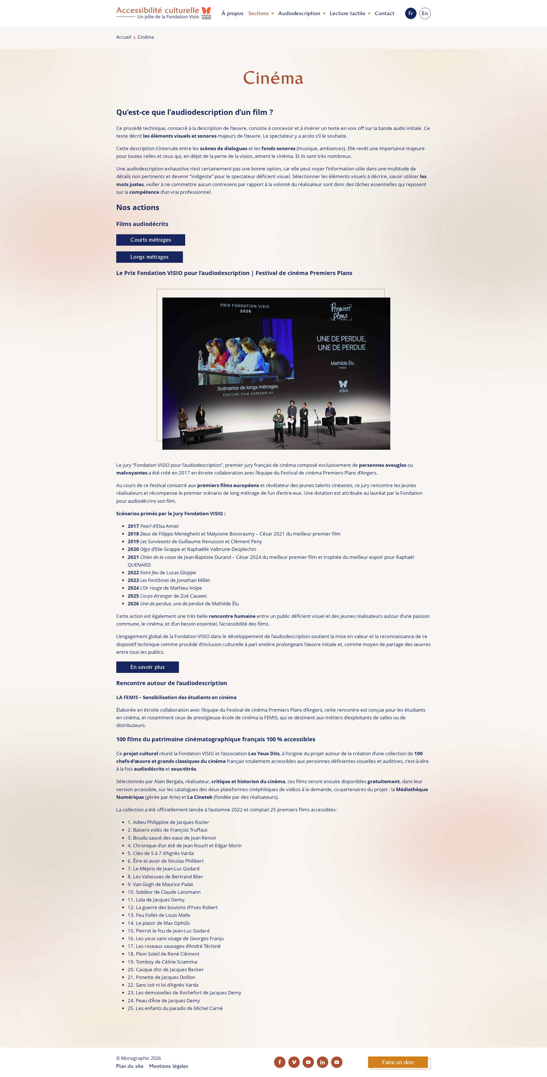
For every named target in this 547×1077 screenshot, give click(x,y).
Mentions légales (168, 1066)
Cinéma (146, 37)
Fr (411, 13)
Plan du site (130, 1066)
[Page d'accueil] (163, 13)
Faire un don (398, 1062)
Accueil (123, 37)
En (425, 13)
